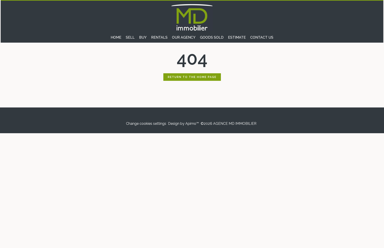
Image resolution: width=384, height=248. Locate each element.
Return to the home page (192, 77)
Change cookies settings (146, 123)
